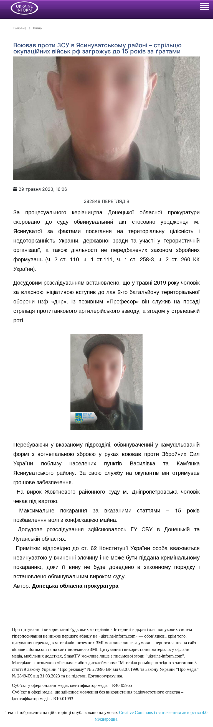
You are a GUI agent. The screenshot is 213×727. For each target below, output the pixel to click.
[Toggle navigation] (204, 7)
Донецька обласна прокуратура (75, 585)
